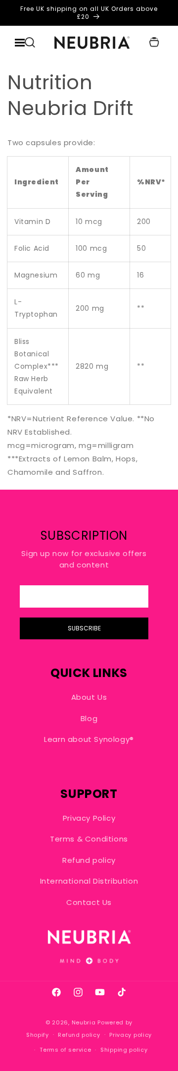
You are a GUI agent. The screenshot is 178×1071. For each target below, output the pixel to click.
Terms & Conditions (89, 839)
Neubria (84, 1022)
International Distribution (89, 881)
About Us (89, 697)
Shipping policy (124, 1050)
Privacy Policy (89, 818)
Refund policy (89, 860)
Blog (89, 718)
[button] (30, 42)
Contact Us (89, 902)
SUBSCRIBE (84, 628)
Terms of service (65, 1050)
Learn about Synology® (89, 739)
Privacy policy (130, 1035)
